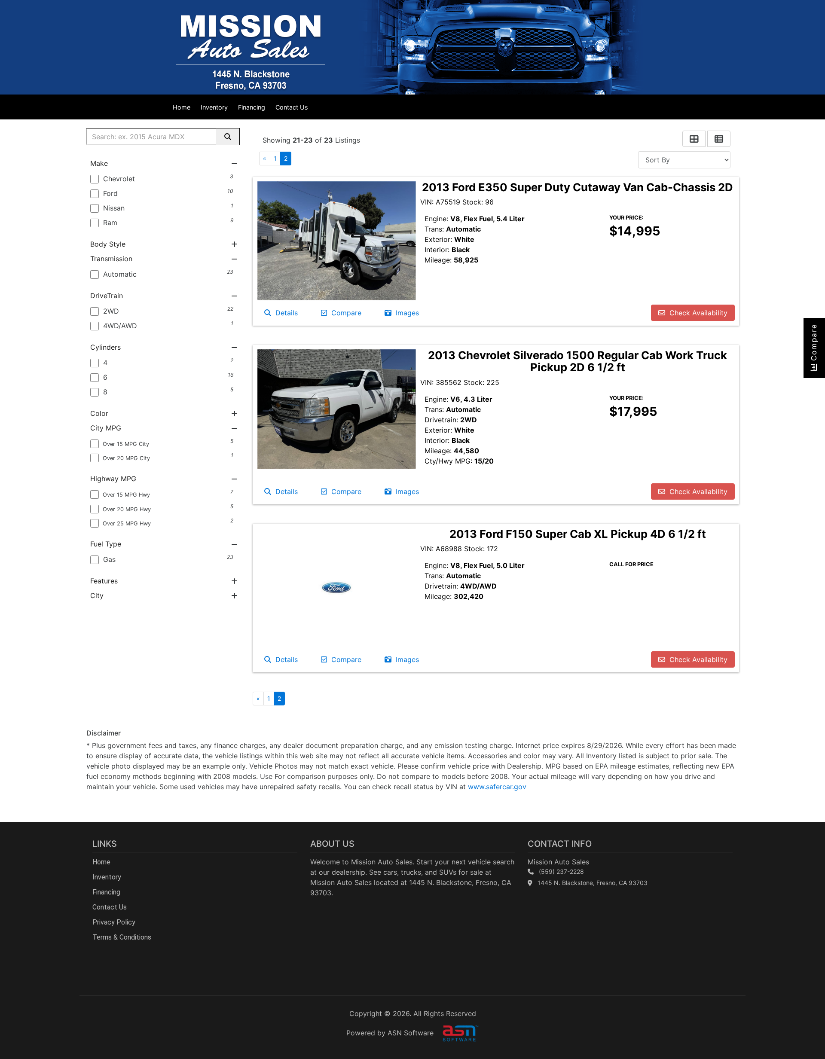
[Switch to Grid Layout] (694, 139)
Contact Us (291, 107)
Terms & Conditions (121, 937)
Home (181, 107)
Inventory (214, 107)
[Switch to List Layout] (718, 139)
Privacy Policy (113, 922)
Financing (251, 107)
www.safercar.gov (497, 786)
